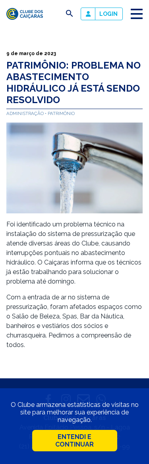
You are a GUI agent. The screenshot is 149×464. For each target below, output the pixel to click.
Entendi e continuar (74, 440)
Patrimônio (61, 113)
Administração (25, 113)
